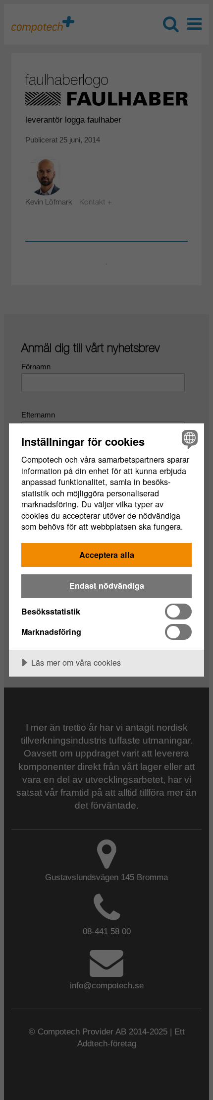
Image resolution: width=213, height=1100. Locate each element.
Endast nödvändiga (106, 585)
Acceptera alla (106, 554)
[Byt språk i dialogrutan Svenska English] (188, 439)
